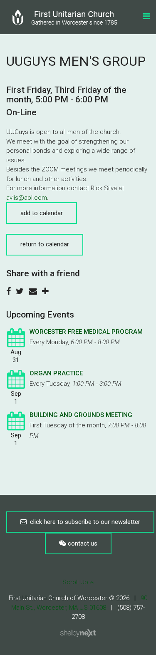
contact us (81, 543)
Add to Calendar (41, 213)
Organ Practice (56, 373)
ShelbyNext (78, 633)
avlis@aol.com (26, 197)
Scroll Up (76, 582)
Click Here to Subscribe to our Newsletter (83, 522)
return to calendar (44, 244)
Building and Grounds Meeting (81, 415)
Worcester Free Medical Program (86, 331)
